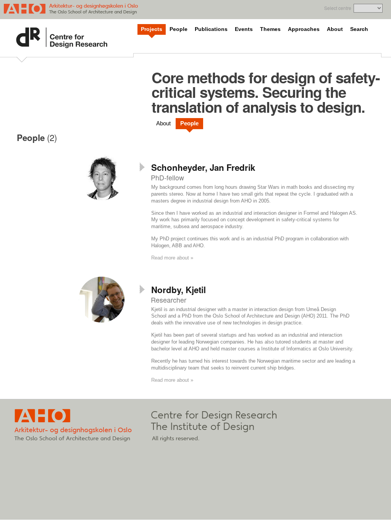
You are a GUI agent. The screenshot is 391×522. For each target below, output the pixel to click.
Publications (211, 29)
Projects (151, 29)
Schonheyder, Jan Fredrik (203, 167)
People (178, 29)
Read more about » (172, 258)
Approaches (304, 29)
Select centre (337, 8)
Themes (270, 29)
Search (359, 29)
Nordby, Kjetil (178, 290)
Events (244, 29)
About (335, 29)
